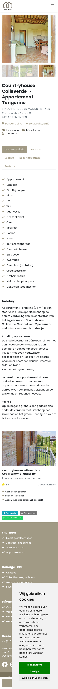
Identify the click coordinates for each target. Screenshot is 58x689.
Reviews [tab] (10, 166)
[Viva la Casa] (7, 6)
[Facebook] (5, 664)
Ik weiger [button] (35, 671)
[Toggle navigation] (52, 6)
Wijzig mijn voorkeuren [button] (35, 677)
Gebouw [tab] (35, 149)
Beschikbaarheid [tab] (29, 158)
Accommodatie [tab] (14, 149)
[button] (53, 39)
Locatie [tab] (9, 158)
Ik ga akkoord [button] (34, 664)
